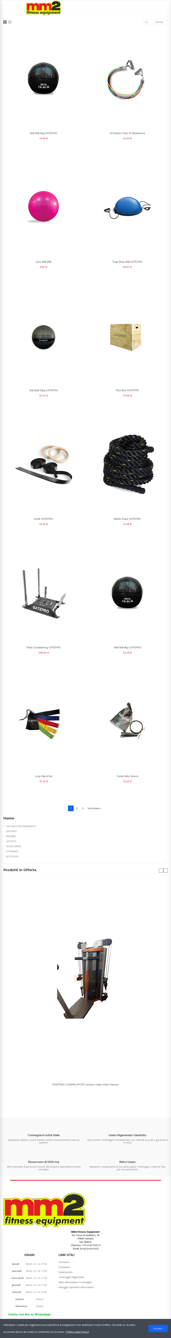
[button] (161, 870)
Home (8, 818)
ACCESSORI (12, 856)
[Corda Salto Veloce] (127, 722)
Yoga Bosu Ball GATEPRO (127, 261)
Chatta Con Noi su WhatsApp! (29, 1314)
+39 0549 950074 (91, 1245)
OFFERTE (11, 841)
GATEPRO (11, 831)
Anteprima (75, 34)
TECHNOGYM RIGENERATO (21, 826)
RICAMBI (11, 836)
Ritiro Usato (127, 1162)
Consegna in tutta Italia (44, 1135)
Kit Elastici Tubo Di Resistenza (127, 133)
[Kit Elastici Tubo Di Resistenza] (127, 79)
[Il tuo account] (166, 7)
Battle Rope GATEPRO (127, 518)
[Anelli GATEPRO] (43, 465)
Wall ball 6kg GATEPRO (127, 647)
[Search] (160, 7)
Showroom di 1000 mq (43, 1162)
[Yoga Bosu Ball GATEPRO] (127, 208)
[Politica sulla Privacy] (77, 1331)
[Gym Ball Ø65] (43, 208)
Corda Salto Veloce (127, 776)
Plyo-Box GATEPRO (127, 390)
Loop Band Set (43, 776)
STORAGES (12, 851)
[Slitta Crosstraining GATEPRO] (43, 593)
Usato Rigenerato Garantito (127, 1135)
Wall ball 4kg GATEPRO (43, 133)
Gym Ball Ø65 (43, 261)
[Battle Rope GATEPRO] (127, 465)
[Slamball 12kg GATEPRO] (43, 336)
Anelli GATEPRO (43, 518)
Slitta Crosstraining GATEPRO (43, 647)
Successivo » (94, 808)
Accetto (158, 1328)
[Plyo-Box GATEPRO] (127, 336)
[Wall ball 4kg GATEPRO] (43, 79)
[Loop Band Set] (43, 722)
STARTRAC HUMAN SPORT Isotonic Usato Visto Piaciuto (85, 1084)
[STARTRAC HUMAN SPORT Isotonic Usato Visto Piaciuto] (85, 978)
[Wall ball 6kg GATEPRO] (127, 593)
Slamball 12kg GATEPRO (43, 390)
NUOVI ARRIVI (13, 846)
